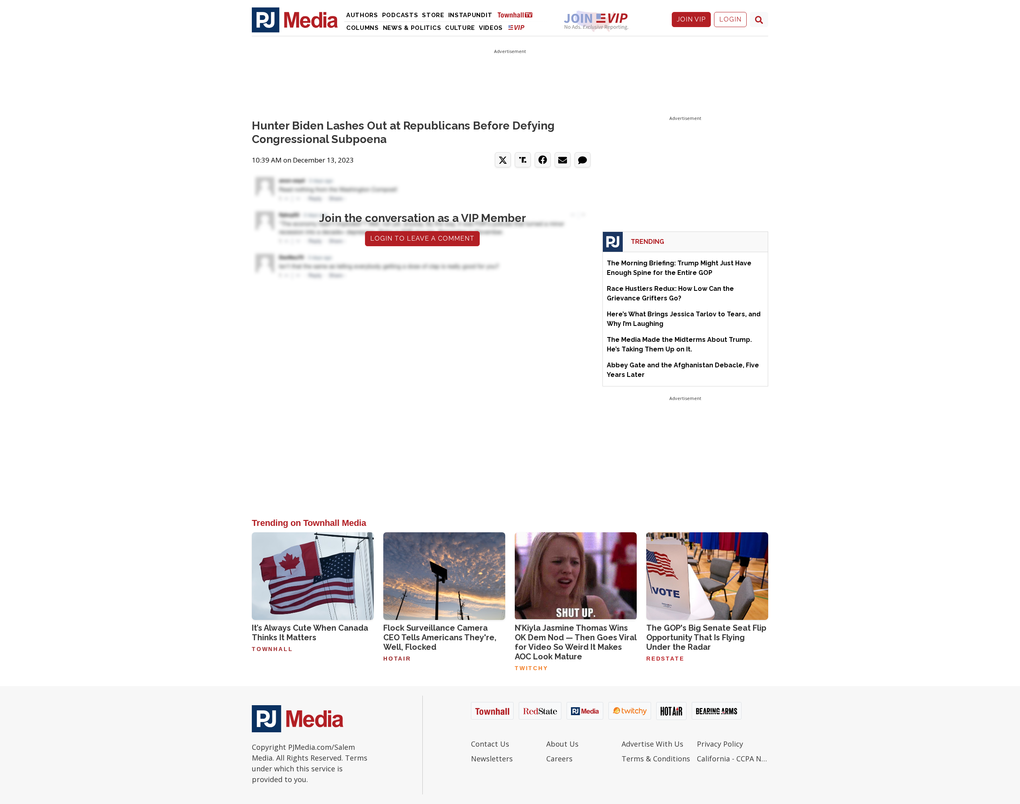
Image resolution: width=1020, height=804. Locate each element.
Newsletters (492, 758)
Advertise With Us (652, 744)
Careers (559, 758)
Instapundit (470, 15)
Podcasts (400, 15)
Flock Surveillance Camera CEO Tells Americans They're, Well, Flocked (439, 637)
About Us (562, 744)
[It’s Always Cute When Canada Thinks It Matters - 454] (313, 576)
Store (433, 15)
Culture (460, 27)
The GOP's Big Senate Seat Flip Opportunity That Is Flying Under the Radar (706, 637)
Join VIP (691, 19)
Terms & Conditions (656, 758)
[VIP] (516, 27)
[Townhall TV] (518, 14)
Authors (362, 15)
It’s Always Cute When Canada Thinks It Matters (310, 632)
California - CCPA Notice (732, 758)
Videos (491, 27)
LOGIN (730, 19)
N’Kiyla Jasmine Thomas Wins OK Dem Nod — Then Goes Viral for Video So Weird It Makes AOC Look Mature (575, 642)
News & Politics (412, 27)
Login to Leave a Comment (422, 238)
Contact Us (490, 744)
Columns (362, 27)
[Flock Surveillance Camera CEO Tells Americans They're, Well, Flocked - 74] (444, 576)
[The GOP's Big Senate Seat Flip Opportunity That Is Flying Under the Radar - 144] (707, 576)
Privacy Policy (720, 744)
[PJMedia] (295, 19)
